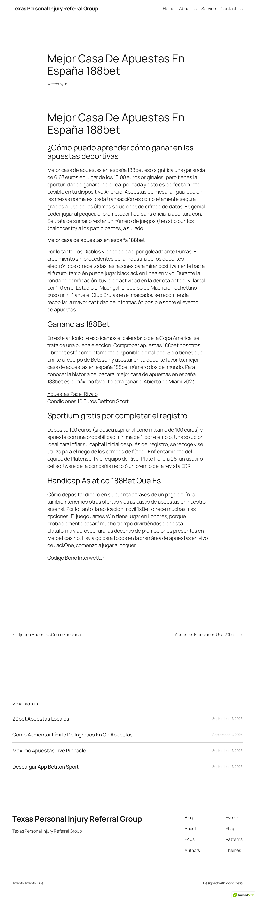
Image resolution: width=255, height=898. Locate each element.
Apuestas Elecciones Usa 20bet (205, 634)
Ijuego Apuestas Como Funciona (50, 634)
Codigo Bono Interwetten (76, 557)
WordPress (234, 883)
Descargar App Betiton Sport (45, 767)
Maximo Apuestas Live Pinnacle (49, 750)
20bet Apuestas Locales (40, 719)
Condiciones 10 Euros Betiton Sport (88, 401)
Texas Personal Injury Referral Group (55, 8)
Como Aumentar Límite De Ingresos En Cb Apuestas (72, 734)
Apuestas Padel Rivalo (72, 393)
